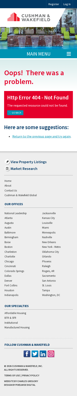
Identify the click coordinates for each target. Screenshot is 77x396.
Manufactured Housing (17, 327)
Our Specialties (17, 306)
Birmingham (11, 237)
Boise (7, 242)
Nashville (47, 237)
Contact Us (11, 190)
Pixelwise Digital (26, 384)
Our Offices (14, 204)
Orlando (46, 256)
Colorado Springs (14, 271)
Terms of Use (12, 375)
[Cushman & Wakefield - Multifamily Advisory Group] (35, 17)
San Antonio (49, 280)
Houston (9, 290)
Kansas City (48, 218)
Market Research (24, 168)
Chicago (9, 261)
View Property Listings (29, 161)
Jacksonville (49, 213)
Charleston (11, 252)
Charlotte (10, 256)
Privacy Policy (30, 375)
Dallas (8, 276)
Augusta (9, 223)
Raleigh (46, 266)
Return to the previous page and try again (41, 136)
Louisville (47, 223)
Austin (8, 227)
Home (8, 181)
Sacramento (49, 276)
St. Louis (46, 285)
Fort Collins (11, 285)
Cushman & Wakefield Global (21, 195)
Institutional (11, 322)
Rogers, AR (48, 271)
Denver (8, 280)
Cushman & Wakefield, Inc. (27, 366)
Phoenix (46, 261)
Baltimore (10, 232)
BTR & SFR (10, 318)
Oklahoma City (50, 252)
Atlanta (9, 218)
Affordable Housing (15, 313)
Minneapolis (48, 232)
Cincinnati (10, 266)
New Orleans (49, 242)
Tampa (46, 290)
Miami (45, 227)
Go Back (16, 112)
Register (53, 4)
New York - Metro (51, 247)
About (8, 185)
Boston (9, 247)
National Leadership (16, 213)
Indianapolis (11, 295)
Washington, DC (51, 295)
